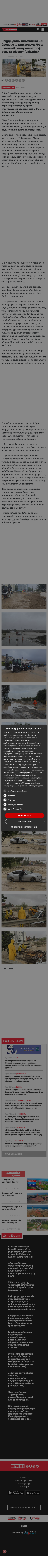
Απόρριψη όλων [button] (25, 821)
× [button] (43, 727)
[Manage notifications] (4, 1551)
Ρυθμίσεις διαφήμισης (16, 780)
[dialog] (24, 778)
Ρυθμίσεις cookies (20, 786)
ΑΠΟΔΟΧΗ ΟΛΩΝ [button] (24, 815)
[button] (24, 827)
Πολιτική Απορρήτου (36, 786)
